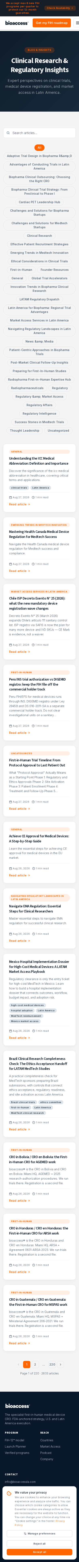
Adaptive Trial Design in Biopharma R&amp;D (39, 156)
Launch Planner (15, 1446)
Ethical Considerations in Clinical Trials (39, 261)
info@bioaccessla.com (20, 1481)
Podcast (45, 1452)
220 (52, 1364)
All (39, 147)
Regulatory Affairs (40, 405)
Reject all (39, 1543)
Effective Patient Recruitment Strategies (39, 244)
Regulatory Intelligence (40, 413)
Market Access (50, 1446)
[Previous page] (18, 1364)
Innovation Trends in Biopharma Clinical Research (39, 288)
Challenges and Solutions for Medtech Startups (40, 225)
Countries (46, 1440)
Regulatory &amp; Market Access (39, 396)
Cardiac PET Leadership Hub (39, 202)
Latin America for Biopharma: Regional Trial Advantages (39, 310)
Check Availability (58, 8)
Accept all (39, 1551)
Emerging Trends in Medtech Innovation (39, 252)
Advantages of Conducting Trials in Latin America (39, 166)
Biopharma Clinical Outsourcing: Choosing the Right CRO (39, 179)
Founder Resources (55, 269)
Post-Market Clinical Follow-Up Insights (39, 362)
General (17, 278)
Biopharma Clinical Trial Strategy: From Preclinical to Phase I (39, 191)
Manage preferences (42, 1533)
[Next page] (60, 1364)
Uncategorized (58, 430)
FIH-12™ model (14, 1440)
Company (46, 1459)
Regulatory (60, 388)
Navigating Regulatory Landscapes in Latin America (39, 331)
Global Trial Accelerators (49, 278)
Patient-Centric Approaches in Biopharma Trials (39, 352)
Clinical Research (39, 235)
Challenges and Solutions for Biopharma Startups (39, 212)
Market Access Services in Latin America (39, 320)
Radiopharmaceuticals (27, 388)
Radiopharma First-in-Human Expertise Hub (39, 379)
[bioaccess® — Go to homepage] (17, 23)
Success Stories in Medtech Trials (39, 422)
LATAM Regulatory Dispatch (40, 299)
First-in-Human (21, 269)
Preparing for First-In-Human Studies (39, 371)
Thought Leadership (25, 430)
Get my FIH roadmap (52, 23)
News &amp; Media (40, 341)
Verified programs (17, 1452)
